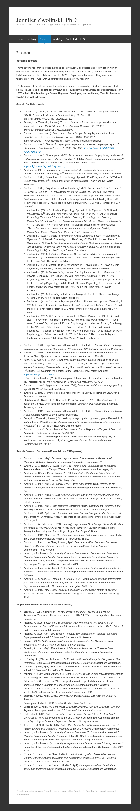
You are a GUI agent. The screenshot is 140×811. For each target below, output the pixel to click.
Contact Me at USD (76, 39)
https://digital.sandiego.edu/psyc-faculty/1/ (46, 166)
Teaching (31, 39)
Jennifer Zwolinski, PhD (46, 19)
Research (44, 39)
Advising (57, 39)
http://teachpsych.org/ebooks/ (39, 374)
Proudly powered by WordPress (33, 791)
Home (19, 39)
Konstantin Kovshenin (85, 791)
